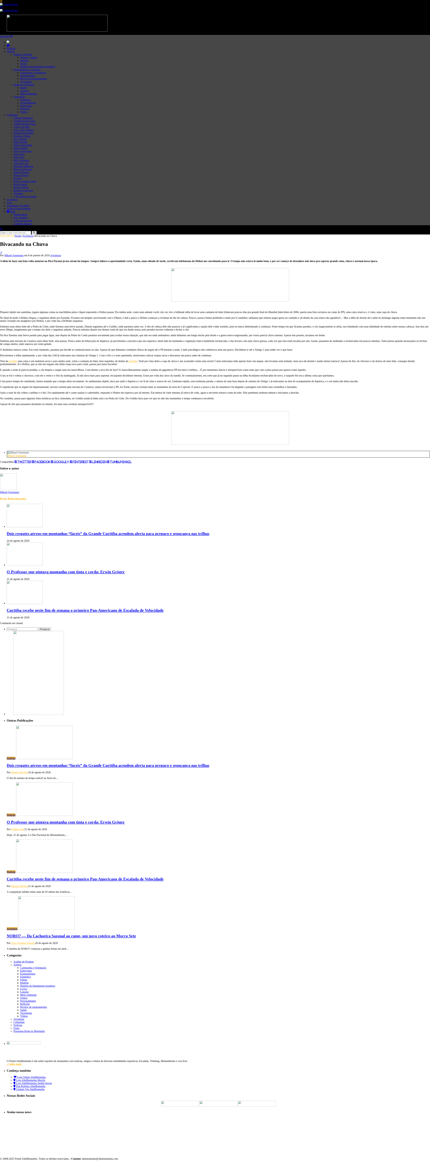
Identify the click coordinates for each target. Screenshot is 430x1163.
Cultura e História (22, 54)
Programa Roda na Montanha (29, 1031)
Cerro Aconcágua (22, 220)
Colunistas (12, 114)
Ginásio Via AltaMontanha (30, 1089)
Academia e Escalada (18, 205)
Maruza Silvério (19, 772)
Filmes (23, 979)
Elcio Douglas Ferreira (23, 943)
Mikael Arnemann (14, 255)
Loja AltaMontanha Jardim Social (33, 1083)
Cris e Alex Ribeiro (23, 130)
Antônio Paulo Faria (24, 121)
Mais (12, 211)
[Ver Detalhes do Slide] (230, 300)
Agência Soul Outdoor (19, 208)
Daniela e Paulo (21, 136)
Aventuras (12, 199)
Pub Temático (20, 217)
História (24, 60)
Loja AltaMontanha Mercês (30, 1080)
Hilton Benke (20, 148)
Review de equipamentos (33, 78)
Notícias (11, 48)
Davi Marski (20, 139)
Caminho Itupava (22, 223)
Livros (23, 63)
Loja (9, 202)
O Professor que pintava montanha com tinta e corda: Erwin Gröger (66, 572)
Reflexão (25, 108)
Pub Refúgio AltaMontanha (30, 1086)
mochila (13, 361)
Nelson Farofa (21, 175)
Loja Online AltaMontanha (31, 1077)
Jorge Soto (19, 154)
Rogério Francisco (23, 190)
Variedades (19, 96)
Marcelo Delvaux (22, 169)
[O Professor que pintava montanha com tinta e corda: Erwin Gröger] (25, 564)
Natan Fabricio (21, 172)
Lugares (24, 90)
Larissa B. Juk (21, 163)
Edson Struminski (22, 145)
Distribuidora (20, 214)
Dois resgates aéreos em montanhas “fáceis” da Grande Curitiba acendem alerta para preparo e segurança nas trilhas (108, 533)
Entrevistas (26, 105)
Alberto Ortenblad (23, 117)
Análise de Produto (23, 961)
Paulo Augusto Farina (24, 181)
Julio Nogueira (21, 160)
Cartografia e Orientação (33, 72)
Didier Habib (20, 142)
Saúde (23, 87)
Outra (16, 1028)
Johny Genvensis (22, 151)
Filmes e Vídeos (28, 57)
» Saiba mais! (14, 1064)
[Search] (1, 7)
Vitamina (18, 193)
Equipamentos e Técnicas (26, 69)
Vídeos (24, 1016)
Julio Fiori (18, 157)
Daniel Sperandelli (23, 133)
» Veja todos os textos (24, 196)
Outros (23, 111)
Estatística (25, 99)
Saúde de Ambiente (23, 84)
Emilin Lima (17, 829)
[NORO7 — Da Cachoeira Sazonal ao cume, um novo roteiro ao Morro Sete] (46, 928)
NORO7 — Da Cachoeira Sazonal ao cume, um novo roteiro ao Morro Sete (71, 936)
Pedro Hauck (20, 184)
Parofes (17, 178)
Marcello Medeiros (23, 166)
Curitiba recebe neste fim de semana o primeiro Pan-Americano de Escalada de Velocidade (85, 610)
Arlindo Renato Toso (24, 124)
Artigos (11, 51)
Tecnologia (26, 81)
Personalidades (28, 102)
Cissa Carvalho (21, 127)
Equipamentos (27, 75)
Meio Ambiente (28, 93)
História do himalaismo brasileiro (37, 66)
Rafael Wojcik (21, 187)
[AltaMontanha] (9, 4)
